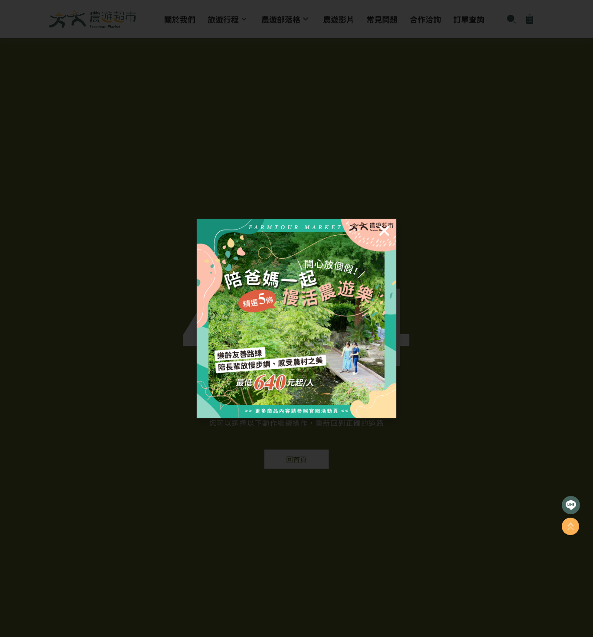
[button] (384, 231)
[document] (296, 318)
